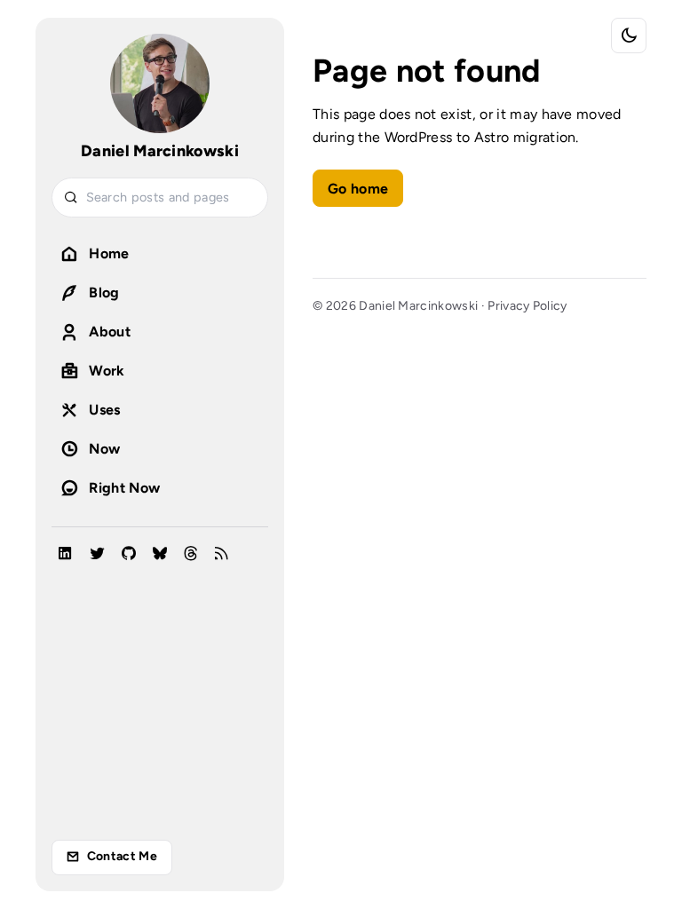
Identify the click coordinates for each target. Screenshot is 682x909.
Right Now (124, 487)
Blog (104, 292)
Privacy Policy (527, 305)
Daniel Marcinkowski (160, 150)
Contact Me (122, 856)
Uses (104, 409)
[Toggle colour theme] (628, 35)
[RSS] (221, 554)
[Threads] (190, 554)
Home (109, 253)
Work (106, 370)
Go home (358, 188)
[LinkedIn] (65, 554)
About (110, 331)
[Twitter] (97, 554)
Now (104, 448)
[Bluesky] (159, 554)
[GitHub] (128, 554)
